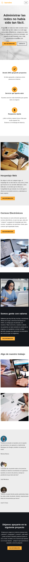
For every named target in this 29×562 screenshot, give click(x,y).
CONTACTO (22, 43)
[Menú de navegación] (26, 2)
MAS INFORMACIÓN (9, 43)
